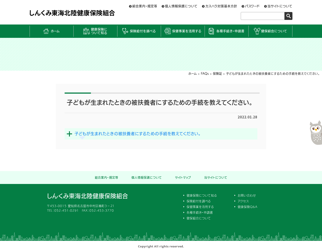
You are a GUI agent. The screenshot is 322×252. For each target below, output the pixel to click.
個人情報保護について (181, 6)
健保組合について (274, 31)
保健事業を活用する (186, 31)
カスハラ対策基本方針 (221, 6)
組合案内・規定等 (144, 6)
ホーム (55, 31)
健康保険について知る (99, 31)
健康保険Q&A (247, 206)
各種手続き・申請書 (230, 31)
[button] (161, 133)
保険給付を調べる (143, 31)
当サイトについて (279, 6)
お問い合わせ (247, 195)
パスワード (252, 6)
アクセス (243, 201)
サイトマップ (183, 177)
